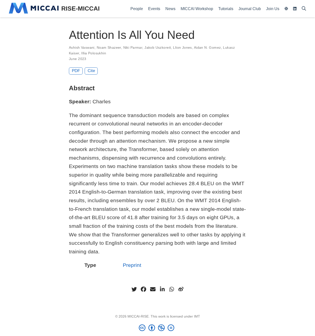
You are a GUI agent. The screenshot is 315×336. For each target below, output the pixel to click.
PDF (76, 70)
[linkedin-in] (162, 289)
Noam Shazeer (109, 47)
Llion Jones (182, 47)
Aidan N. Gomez (207, 47)
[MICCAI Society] (34, 9)
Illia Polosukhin (93, 53)
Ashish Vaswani (81, 47)
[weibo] (181, 289)
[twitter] (134, 289)
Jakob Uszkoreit (157, 47)
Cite (91, 70)
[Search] (304, 9)
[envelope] (153, 289)
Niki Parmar (132, 47)
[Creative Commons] (157, 327)
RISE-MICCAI (80, 8)
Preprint (132, 265)
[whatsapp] (171, 289)
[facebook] (143, 289)
